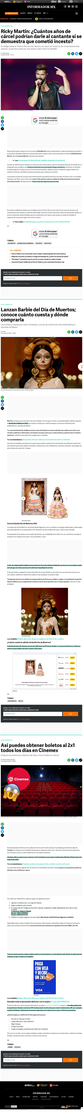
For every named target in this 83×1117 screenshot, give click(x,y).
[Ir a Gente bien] (54, 1083)
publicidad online (46, 1099)
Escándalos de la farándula (25, 243)
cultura (63, 1096)
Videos (39, 13)
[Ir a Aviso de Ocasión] (30, 1083)
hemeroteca (35, 1099)
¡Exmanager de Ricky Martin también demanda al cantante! (41, 160)
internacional (26, 1096)
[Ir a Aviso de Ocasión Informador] (7, 1)
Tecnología (43, 1096)
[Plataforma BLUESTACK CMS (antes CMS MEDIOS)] (14, 1106)
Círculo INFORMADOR (60, 1002)
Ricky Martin (11, 243)
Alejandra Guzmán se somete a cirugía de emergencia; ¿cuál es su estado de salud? (39, 256)
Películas (17, 1047)
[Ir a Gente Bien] (26, 1)
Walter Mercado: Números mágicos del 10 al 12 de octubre (41, 639)
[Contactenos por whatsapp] (76, 6)
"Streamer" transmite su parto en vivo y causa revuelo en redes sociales (36, 259)
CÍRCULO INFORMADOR (46, 19)
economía (71, 1096)
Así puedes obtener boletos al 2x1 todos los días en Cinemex (46, 440)
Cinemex (10, 1047)
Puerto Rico (47, 243)
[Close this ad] (82, 1108)
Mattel (21, 701)
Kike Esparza (6, 53)
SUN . (4, 331)
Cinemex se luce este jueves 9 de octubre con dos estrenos (46, 864)
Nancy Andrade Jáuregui (9, 759)
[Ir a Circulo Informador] (16, 1)
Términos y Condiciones (24, 283)
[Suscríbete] (73, 1)
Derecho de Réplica (41, 1109)
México (30, 13)
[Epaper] (62, 1)
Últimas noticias (11, 13)
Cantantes (39, 243)
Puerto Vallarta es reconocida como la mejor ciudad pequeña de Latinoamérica (38, 254)
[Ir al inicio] (24, 6)
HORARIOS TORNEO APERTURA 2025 (21, 19)
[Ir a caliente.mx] (54, 1)
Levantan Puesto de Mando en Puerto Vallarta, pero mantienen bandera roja (37, 262)
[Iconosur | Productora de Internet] (8, 1106)
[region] (41, 1113)
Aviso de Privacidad (32, 1109)
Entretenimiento (6, 26)
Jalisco (23, 13)
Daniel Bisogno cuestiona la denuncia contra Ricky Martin (47, 222)
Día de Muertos (12, 701)
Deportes (35, 1096)
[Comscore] (73, 1106)
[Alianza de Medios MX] (64, 1106)
